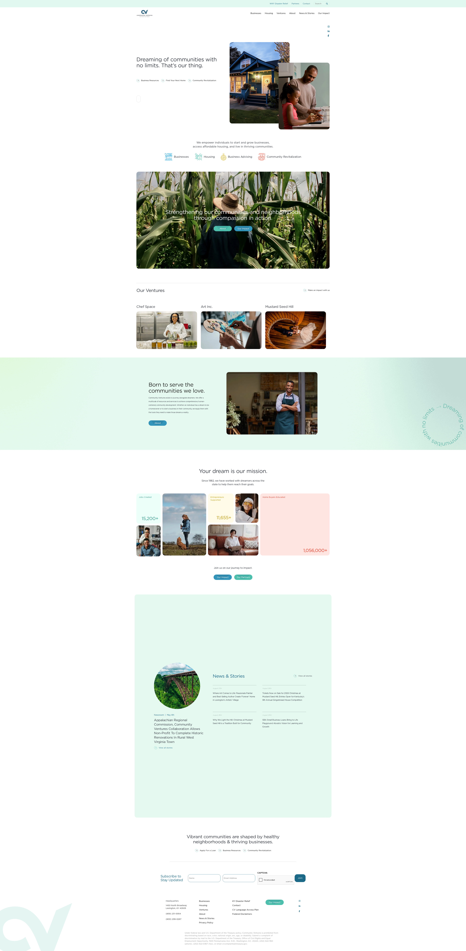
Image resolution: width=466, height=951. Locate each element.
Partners (295, 4)
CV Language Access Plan (245, 910)
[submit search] (327, 4)
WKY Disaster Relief (279, 4)
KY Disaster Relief (241, 901)
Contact (306, 4)
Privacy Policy (206, 922)
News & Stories (206, 918)
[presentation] (275, 880)
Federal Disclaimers (242, 914)
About (202, 914)
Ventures (203, 910)
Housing (203, 905)
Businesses (204, 901)
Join (300, 878)
